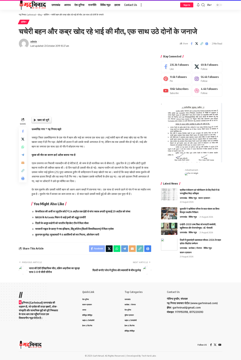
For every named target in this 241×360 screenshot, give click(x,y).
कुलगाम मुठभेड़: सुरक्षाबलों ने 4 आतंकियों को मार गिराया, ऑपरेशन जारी (67, 234)
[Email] (23, 163)
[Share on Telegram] (23, 155)
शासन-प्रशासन (204, 198)
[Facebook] (176, 66)
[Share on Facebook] (191, 43)
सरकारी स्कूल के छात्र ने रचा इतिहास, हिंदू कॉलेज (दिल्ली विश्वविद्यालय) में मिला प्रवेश (74, 228)
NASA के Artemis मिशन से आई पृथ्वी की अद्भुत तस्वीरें (60, 217)
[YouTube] (220, 345)
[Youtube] (176, 90)
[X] (207, 66)
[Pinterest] (176, 78)
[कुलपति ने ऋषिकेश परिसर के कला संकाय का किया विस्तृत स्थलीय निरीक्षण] (169, 213)
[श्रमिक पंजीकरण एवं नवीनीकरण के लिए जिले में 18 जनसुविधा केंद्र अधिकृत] (169, 194)
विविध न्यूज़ (193, 198)
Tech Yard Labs (149, 355)
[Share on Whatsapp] (23, 147)
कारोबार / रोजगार (195, 248)
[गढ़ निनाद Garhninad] (32, 5)
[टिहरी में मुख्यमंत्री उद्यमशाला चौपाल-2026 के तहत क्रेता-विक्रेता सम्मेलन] (169, 244)
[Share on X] (196, 43)
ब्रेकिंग (23, 22)
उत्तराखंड (183, 198)
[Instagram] (207, 78)
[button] (141, 5)
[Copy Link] (201, 43)
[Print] (206, 43)
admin (33, 41)
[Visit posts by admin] (24, 44)
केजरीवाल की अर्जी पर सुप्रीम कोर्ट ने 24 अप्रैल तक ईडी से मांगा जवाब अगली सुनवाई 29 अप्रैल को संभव (82, 211)
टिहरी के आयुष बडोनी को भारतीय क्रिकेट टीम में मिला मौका (62, 223)
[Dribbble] (207, 90)
